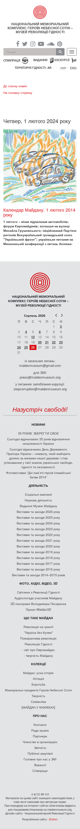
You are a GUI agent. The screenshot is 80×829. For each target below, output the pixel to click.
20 (40, 342)
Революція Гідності (38, 644)
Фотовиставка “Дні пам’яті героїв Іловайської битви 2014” (38, 474)
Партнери (40, 736)
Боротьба (38, 684)
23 (61, 342)
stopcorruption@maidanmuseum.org (40, 388)
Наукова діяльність (38, 500)
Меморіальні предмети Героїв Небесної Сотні (38, 690)
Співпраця (40, 770)
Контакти (40, 724)
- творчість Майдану (38, 655)
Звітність (40, 747)
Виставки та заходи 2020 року (38, 546)
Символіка (38, 701)
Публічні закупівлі (40, 753)
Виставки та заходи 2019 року (38, 552)
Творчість (38, 696)
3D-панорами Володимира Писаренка (38, 603)
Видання (40, 60)
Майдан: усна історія (38, 673)
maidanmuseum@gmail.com (40, 365)
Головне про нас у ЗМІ (40, 759)
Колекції (38, 664)
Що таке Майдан (38, 618)
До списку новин (15, 86)
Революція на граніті (38, 626)
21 (47, 342)
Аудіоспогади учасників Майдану (38, 598)
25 (26, 347)
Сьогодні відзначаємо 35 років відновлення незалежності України (38, 441)
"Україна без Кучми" (38, 632)
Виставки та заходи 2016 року (38, 569)
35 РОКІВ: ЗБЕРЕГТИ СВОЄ (38, 433)
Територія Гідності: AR (33, 68)
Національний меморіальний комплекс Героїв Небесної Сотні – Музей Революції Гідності (40, 27)
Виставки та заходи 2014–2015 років (38, 575)
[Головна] (40, 12)
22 (54, 342)
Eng (73, 68)
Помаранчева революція (38, 638)
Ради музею (40, 730)
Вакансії (40, 765)
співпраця (11, 60)
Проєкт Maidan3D (38, 609)
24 (19, 347)
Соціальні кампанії (38, 494)
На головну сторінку (17, 92)
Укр (63, 68)
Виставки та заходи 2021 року (38, 540)
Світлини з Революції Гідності (38, 592)
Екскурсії (62, 60)
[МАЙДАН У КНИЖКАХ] (38, 707)
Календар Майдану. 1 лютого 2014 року (39, 212)
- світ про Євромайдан (38, 649)
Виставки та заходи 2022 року (38, 534)
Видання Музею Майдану (38, 506)
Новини (38, 424)
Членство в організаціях (40, 742)
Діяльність (38, 485)
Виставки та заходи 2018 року (38, 557)
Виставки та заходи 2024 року (38, 523)
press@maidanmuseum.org (40, 377)
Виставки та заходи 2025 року (38, 517)
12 (33, 336)
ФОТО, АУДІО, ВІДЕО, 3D (38, 583)
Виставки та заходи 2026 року (38, 511)
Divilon (53, 819)
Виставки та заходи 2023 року (38, 529)
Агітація (38, 678)
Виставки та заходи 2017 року (38, 563)
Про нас (40, 715)
